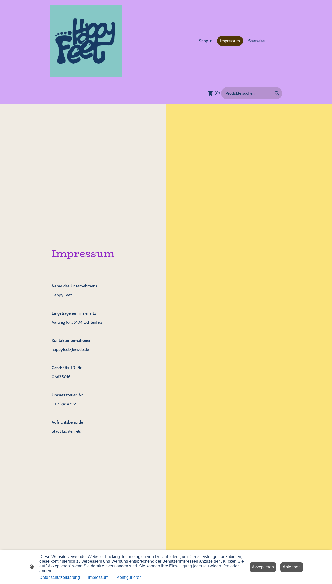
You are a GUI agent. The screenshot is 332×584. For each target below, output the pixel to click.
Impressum (98, 577)
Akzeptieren (263, 567)
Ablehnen (292, 567)
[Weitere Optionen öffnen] (275, 41)
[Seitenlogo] (86, 41)
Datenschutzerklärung (59, 577)
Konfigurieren (129, 577)
